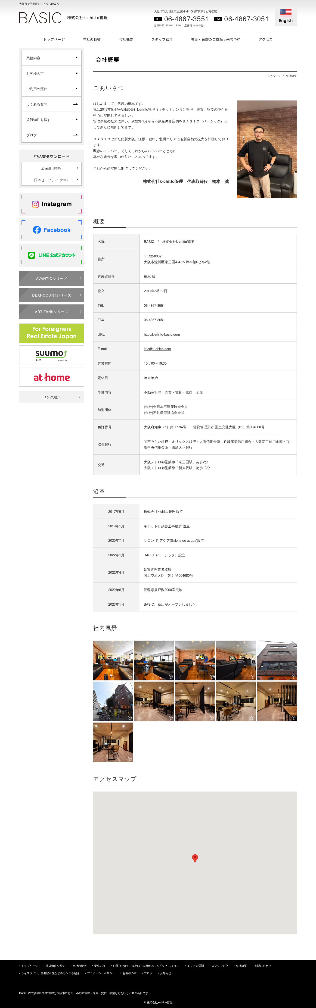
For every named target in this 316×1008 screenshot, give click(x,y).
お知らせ (165, 973)
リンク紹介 (51, 396)
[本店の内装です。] (113, 660)
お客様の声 (35, 73)
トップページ (54, 39)
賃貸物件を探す (38, 119)
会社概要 (126, 39)
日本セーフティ (51, 179)
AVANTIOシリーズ (51, 278)
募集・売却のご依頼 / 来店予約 (216, 39)
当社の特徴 (92, 39)
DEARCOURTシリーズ (51, 295)
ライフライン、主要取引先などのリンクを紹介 (50, 973)
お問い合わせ (262, 965)
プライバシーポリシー (101, 973)
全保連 (51, 168)
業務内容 (33, 57)
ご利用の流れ (36, 88)
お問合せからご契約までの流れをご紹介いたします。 (146, 965)
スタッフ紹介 (162, 39)
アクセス (266, 39)
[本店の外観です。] (113, 701)
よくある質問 (36, 104)
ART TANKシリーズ (51, 311)
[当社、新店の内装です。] (154, 701)
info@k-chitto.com (157, 348)
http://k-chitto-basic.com (162, 334)
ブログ (31, 134)
